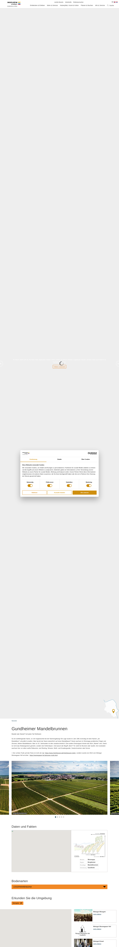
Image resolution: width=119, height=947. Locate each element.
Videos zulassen (59, 367)
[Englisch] (115, 2)
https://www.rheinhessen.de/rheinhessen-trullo (60, 753)
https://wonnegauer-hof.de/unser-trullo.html (44, 755)
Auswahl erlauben (59, 492)
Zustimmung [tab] (33, 459)
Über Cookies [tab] (85, 459)
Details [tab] (59, 459)
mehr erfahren (95, 916)
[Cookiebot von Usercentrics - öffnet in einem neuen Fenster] (89, 453)
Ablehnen (34, 492)
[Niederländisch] (117, 2)
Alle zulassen (84, 492)
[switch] (49, 485)
